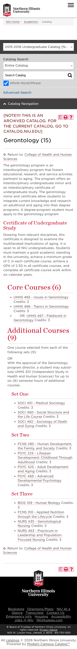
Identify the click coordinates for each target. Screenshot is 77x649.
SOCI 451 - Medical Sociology (41, 403)
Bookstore (16, 609)
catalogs (13, 640)
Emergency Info (19, 616)
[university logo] (38, 584)
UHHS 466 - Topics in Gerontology (41, 306)
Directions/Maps (40, 609)
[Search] (70, 75)
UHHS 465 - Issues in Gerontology (41, 297)
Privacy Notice (48, 629)
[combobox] (38, 47)
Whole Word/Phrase (25, 83)
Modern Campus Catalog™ (48, 644)
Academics (31, 21)
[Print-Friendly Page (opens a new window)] (65, 117)
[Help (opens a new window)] (71, 117)
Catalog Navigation (23, 104)
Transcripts (35, 613)
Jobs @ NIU (24, 620)
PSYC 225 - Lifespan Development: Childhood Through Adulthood (45, 457)
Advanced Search (17, 92)
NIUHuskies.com (50, 620)
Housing (41, 616)
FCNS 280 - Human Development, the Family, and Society (45, 446)
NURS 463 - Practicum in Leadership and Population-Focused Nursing (40, 535)
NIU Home (13, 21)
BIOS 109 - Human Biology (39, 503)
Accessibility (61, 616)
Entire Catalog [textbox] (16, 65)
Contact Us (55, 613)
